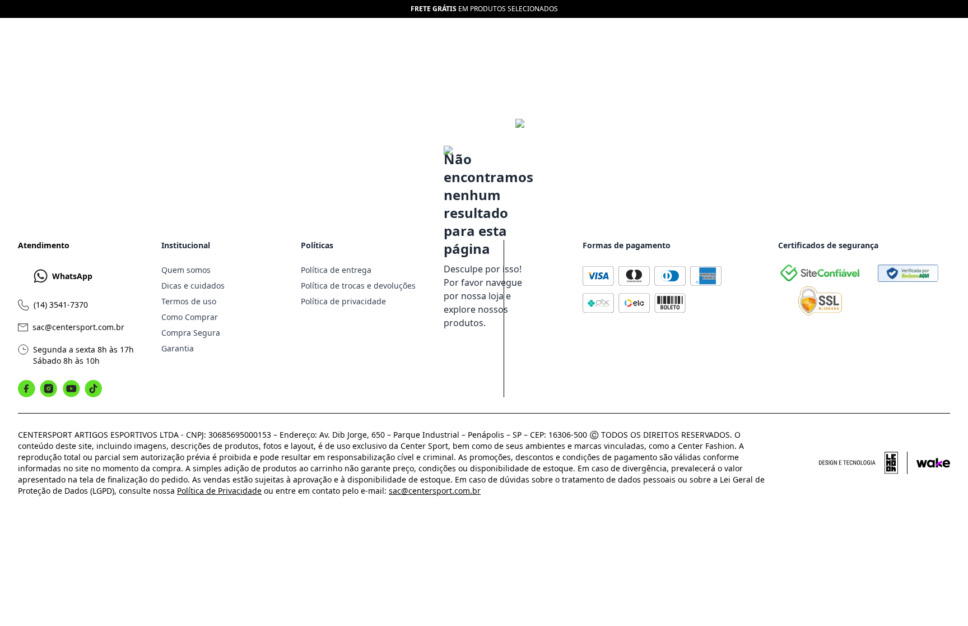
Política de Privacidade (219, 490)
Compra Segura (190, 332)
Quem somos (186, 270)
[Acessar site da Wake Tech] (933, 463)
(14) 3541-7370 (61, 304)
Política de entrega (336, 270)
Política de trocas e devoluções (358, 285)
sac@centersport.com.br (78, 327)
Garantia (177, 348)
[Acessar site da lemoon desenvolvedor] (863, 463)
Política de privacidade (343, 301)
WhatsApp (72, 276)
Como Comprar (189, 317)
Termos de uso (188, 301)
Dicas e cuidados (193, 285)
